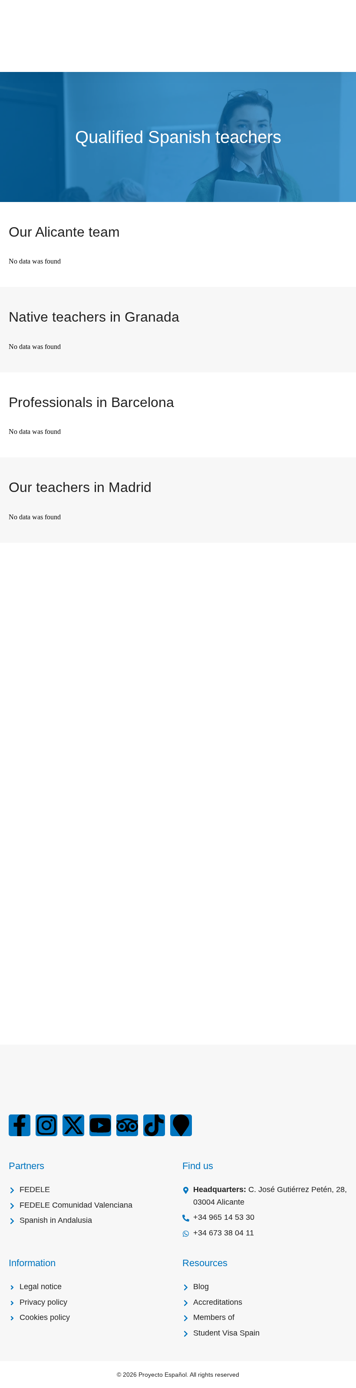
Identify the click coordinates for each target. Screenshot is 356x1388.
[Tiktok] (154, 1125)
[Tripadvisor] (127, 1125)
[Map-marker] (181, 1125)
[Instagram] (46, 1125)
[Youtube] (100, 1125)
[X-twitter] (73, 1125)
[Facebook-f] (19, 1125)
